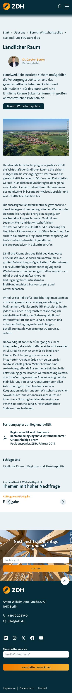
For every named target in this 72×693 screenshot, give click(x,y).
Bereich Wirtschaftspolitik (46, 32)
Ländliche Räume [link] (13, 466)
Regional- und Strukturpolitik (21, 37)
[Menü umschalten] (63, 6)
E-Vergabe (11, 501)
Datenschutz (27, 688)
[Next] (63, 502)
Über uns (19, 32)
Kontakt (42, 688)
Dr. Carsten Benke (33, 60)
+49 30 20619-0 (18, 615)
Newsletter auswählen (36, 667)
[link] (36, 438)
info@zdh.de (16, 621)
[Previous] (9, 502)
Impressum (9, 688)
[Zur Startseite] (13, 6)
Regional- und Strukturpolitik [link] (45, 466)
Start (6, 32)
